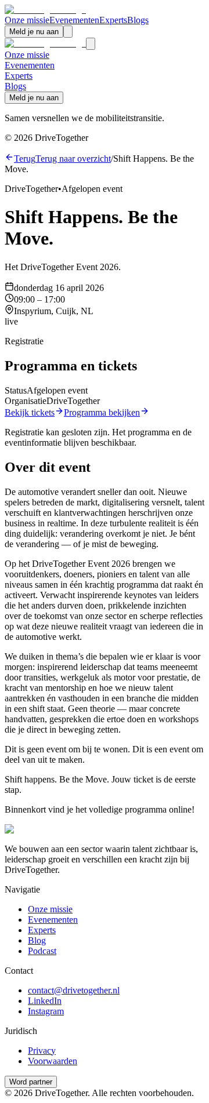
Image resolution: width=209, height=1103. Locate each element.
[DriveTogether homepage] (45, 9)
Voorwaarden (52, 1061)
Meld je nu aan (34, 31)
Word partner (30, 1081)
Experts (113, 20)
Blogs (138, 20)
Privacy (42, 1050)
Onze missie (27, 20)
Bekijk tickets (30, 412)
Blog (37, 940)
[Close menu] (90, 44)
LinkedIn (45, 1001)
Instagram (46, 1011)
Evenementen (74, 20)
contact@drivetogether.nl (74, 990)
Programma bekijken (102, 412)
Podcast (42, 951)
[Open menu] (68, 32)
